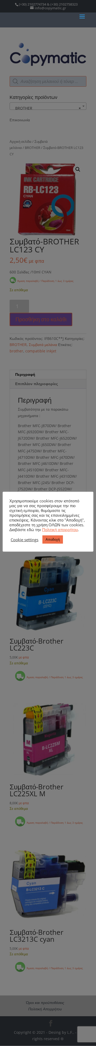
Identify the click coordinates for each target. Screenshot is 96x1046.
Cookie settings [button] (24, 539)
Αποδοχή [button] (53, 539)
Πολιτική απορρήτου (60, 529)
